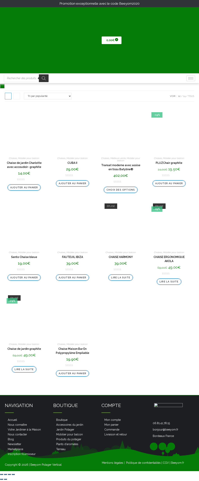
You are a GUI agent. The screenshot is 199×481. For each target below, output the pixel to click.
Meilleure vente (118, 158)
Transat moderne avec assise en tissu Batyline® (120, 167)
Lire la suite (120, 277)
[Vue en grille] (8, 96)
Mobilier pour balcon (28, 158)
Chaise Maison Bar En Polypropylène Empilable (72, 350)
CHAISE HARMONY (121, 257)
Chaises (13, 158)
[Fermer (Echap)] (1, 474)
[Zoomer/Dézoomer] (13, 474)
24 (184, 96)
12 (179, 96)
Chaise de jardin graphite (24, 348)
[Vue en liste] (16, 96)
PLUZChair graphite (169, 162)
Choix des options (120, 189)
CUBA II (72, 162)
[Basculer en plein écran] (9, 474)
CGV (166, 462)
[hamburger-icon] (190, 78)
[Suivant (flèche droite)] (5, 479)
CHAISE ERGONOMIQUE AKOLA (169, 259)
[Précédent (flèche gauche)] (1, 479)
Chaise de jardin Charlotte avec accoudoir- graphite (24, 164)
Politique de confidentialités (143, 462)
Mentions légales (112, 462)
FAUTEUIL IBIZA (72, 257)
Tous (191, 96)
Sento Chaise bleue (24, 257)
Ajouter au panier (24, 187)
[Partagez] (5, 474)
